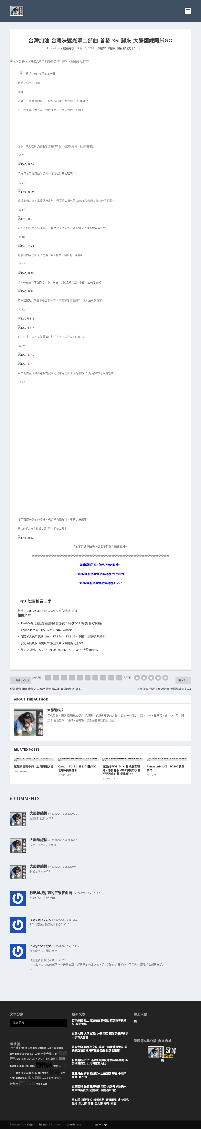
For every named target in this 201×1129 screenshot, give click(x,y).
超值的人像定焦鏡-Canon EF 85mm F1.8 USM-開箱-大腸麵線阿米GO (63, 636)
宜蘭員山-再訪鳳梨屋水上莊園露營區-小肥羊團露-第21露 (99, 1075)
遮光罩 (66, 611)
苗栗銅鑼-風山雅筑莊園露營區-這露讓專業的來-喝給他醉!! (99, 1022)
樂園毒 (60, 1048)
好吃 (13, 1058)
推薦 (54, 1072)
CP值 (22, 1048)
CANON (56, 611)
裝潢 (21, 1066)
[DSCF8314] (26, 328)
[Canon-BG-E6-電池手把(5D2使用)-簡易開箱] (78, 759)
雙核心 (57, 1066)
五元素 (45, 1073)
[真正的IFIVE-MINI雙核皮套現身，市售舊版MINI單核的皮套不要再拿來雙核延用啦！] (122, 759)
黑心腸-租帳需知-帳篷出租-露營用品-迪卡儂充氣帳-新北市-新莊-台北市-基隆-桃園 (100, 1101)
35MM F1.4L (41, 611)
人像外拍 (51, 1048)
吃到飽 (18, 1054)
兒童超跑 (42, 1048)
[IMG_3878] (26, 273)
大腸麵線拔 (67, 48)
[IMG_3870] (26, 191)
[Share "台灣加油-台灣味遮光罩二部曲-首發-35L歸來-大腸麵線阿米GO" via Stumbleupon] (103, 677)
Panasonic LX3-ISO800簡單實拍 (165, 768)
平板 (34, 1073)
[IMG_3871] (26, 219)
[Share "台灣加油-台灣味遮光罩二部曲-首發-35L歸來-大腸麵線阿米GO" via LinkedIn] (87, 677)
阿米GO (27, 1083)
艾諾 (18, 1059)
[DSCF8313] (26, 318)
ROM (12, 1078)
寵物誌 (44, 1065)
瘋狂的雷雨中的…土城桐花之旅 (33, 766)
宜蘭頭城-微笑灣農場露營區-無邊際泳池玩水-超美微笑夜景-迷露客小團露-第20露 (100, 1088)
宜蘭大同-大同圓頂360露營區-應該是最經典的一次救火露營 (100, 1035)
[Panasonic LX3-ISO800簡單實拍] (167, 759)
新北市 (28, 1048)
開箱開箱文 (124, 48)
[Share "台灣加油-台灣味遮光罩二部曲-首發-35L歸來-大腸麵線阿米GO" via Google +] (64, 677)
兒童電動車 (41, 1084)
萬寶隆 (25, 1054)
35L (29, 611)
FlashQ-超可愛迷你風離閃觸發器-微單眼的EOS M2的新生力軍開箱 (61, 623)
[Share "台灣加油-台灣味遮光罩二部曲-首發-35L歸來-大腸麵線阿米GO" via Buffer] (95, 677)
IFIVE (12, 1048)
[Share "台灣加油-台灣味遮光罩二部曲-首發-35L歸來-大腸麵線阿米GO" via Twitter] (56, 677)
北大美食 (26, 1073)
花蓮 (23, 1059)
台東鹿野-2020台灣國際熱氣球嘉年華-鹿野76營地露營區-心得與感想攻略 (100, 1061)
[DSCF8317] (26, 355)
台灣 (54, 1054)
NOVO (39, 1059)
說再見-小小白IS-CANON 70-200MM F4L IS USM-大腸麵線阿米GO (62, 650)
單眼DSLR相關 (106, 48)
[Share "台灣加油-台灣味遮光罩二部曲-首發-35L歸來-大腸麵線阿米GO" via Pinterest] (80, 677)
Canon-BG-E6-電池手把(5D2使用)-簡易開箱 (77, 768)
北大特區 (34, 1077)
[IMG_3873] (26, 246)
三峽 (62, 1058)
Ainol (45, 1078)
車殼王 (54, 1058)
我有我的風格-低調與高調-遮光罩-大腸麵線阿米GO (52, 643)
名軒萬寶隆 (21, 1078)
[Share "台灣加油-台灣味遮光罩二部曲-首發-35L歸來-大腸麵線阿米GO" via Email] (111, 677)
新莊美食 (35, 1054)
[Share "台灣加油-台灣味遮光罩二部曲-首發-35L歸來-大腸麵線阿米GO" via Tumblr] (72, 677)
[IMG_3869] (26, 164)
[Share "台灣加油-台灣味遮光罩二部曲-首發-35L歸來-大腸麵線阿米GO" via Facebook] (48, 677)
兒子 (63, 1073)
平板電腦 (30, 1066)
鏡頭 (75, 611)
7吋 (39, 1073)
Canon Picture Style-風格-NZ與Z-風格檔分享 (48, 630)
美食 (35, 1048)
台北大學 (46, 1054)
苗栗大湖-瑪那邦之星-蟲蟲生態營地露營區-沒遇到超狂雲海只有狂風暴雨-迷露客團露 (100, 1048)
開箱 (62, 1053)
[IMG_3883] (26, 537)
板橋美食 (14, 1066)
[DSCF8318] (26, 364)
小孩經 (46, 1059)
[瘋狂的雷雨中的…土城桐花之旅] (34, 759)
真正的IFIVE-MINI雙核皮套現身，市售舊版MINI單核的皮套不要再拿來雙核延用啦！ (121, 770)
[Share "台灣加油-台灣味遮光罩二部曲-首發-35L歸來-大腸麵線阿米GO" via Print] (119, 677)
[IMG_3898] (26, 291)
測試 (50, 1078)
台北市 (57, 1078)
